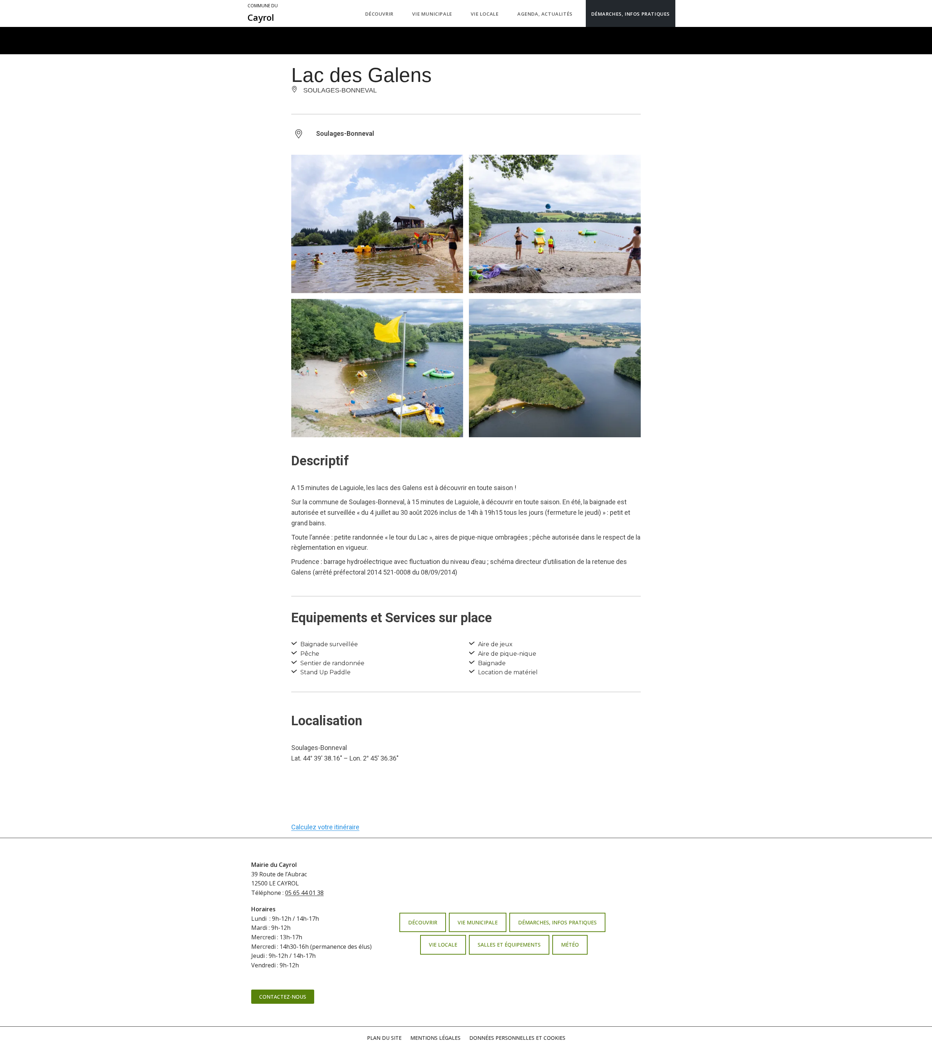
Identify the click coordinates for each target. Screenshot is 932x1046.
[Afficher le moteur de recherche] (682, 13)
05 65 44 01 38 (304, 893)
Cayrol (263, 13)
